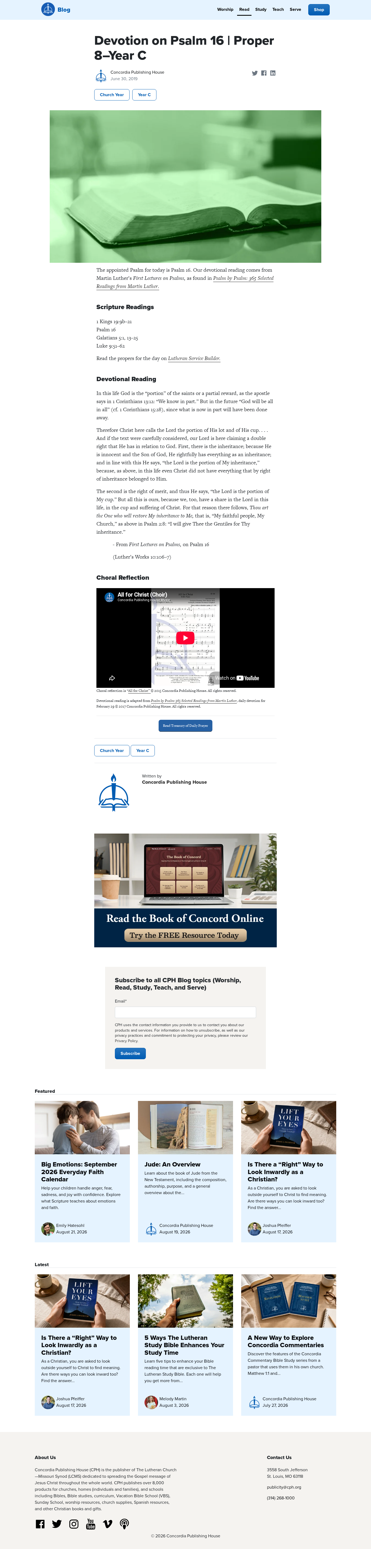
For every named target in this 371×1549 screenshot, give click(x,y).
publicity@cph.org (284, 1487)
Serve (295, 9)
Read (244, 9)
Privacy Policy (126, 1041)
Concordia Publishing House (137, 72)
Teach (278, 9)
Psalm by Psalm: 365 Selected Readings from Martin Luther (194, 700)
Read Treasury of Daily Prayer (185, 725)
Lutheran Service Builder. (194, 358)
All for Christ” (139, 690)
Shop (319, 10)
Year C (144, 95)
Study (260, 9)
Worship (225, 9)
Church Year (112, 95)
